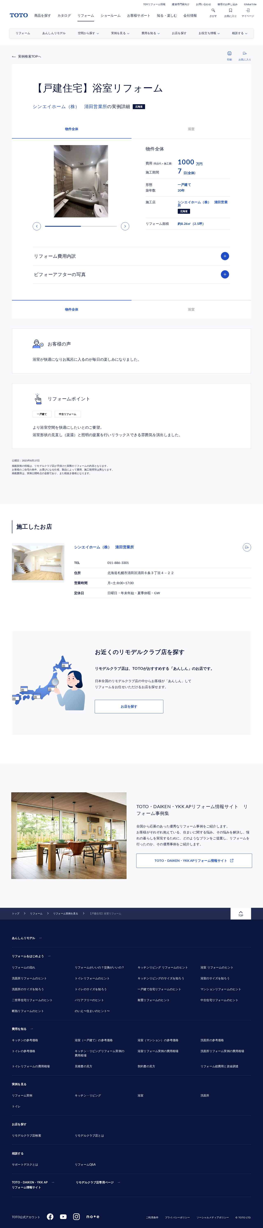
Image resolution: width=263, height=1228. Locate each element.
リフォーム (85, 15)
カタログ (64, 15)
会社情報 (190, 15)
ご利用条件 (152, 1217)
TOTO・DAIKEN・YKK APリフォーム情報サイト (191, 860)
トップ (15, 913)
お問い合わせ (203, 4)
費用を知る (19, 1029)
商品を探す (42, 15)
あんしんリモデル (23, 938)
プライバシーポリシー (177, 1217)
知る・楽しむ (167, 15)
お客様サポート (138, 15)
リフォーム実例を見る (65, 913)
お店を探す (129, 706)
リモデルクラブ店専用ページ (95, 1182)
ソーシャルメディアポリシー (213, 1217)
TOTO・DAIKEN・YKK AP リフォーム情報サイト (30, 1185)
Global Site (250, 4)
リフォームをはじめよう (28, 956)
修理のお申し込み (228, 4)
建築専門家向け (180, 4)
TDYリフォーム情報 (154, 4)
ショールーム (111, 15)
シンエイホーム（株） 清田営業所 (70, 106)
